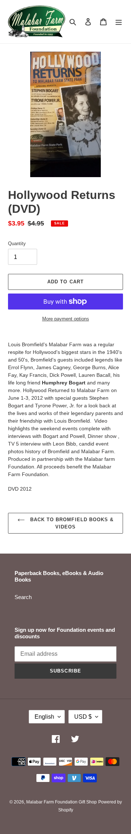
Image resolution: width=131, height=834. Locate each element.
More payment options (65, 319)
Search (23, 597)
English (44, 717)
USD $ (83, 717)
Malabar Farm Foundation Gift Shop (61, 802)
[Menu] (118, 21)
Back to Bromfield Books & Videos (71, 523)
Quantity (17, 243)
